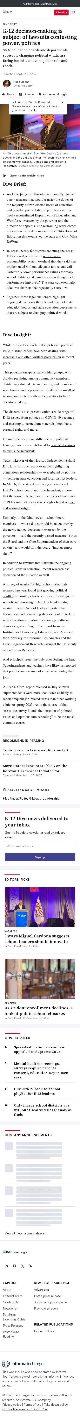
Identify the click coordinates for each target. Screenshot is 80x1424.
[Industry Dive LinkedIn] (6, 1266)
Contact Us (10, 1302)
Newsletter (10, 1308)
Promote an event (46, 1308)
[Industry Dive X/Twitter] (22, 1266)
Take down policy (56, 1404)
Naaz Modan (21, 81)
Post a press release (30, 1233)
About (7, 1290)
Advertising (41, 1290)
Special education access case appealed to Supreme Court (39, 1049)
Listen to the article (27, 175)
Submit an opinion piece (50, 1302)
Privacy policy (11, 1404)
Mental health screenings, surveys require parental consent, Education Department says (42, 1070)
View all (10, 1233)
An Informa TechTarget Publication (40, 3)
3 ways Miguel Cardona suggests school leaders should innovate (36, 938)
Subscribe (61, 12)
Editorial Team (12, 1296)
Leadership (51, 798)
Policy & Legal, (31, 798)
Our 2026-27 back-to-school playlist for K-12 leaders (37, 1091)
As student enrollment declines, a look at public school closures (38, 1010)
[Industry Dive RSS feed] (30, 1266)
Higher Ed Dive (44, 1331)
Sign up (40, 857)
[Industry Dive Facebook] (14, 1266)
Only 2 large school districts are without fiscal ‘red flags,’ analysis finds (43, 1110)
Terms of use (32, 1404)
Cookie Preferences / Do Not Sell (25, 1409)
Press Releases (13, 1325)
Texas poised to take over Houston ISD (35, 750)
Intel (37, 165)
